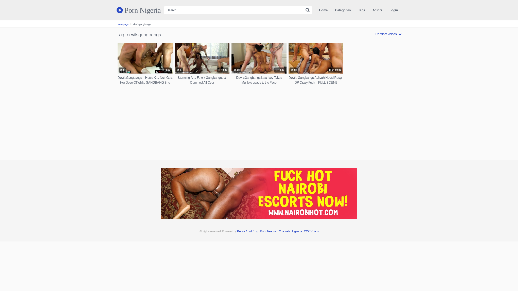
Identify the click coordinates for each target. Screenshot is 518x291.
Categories (343, 10)
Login (394, 10)
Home (323, 10)
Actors (377, 10)
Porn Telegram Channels (275, 231)
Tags (361, 10)
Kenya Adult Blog (247, 231)
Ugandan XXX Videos (305, 231)
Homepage (122, 24)
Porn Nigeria (142, 10)
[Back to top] (507, 278)
